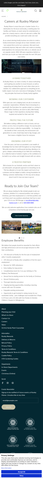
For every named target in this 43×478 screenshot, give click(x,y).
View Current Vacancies (21, 215)
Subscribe (8, 407)
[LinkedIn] (12, 383)
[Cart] (40, 10)
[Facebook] (2, 383)
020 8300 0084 (29, 203)
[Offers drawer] (7, 10)
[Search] (35, 10)
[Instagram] (7, 383)
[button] (19, 238)
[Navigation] (2, 10)
